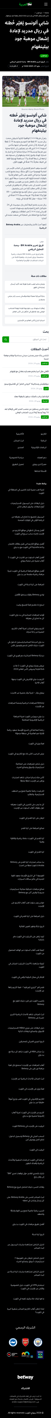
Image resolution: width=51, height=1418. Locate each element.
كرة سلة (45, 401)
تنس (46, 388)
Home (46, 13)
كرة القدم (39, 13)
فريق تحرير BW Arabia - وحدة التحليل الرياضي (27, 61)
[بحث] (5, 339)
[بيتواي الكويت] (25, 4)
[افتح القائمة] (46, 4)
